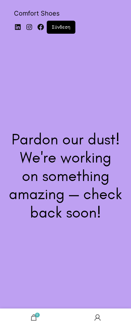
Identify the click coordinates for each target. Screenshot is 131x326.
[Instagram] (29, 27)
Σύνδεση (61, 27)
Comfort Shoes (36, 13)
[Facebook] (41, 27)
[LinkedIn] (18, 27)
